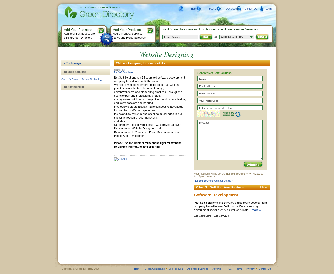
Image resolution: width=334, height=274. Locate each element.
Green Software (70, 79)
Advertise (231, 8)
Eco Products (176, 268)
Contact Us (251, 8)
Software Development (216, 195)
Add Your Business (197, 268)
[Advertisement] (148, 231)
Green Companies (155, 268)
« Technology (72, 63)
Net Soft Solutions (123, 72)
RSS (229, 268)
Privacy (250, 268)
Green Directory (92, 12)
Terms (238, 268)
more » (256, 210)
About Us (213, 8)
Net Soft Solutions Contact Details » (213, 180)
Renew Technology (92, 79)
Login (269, 8)
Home (194, 8)
